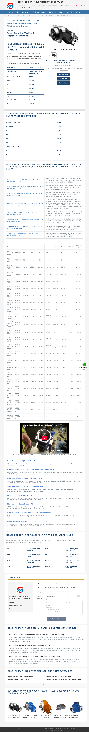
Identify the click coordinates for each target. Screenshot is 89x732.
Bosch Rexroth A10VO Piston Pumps (56, 12)
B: (7, 104)
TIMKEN (10, 560)
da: (8, 88)
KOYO (47, 560)
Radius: (9, 92)
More (45, 685)
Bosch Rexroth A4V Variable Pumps (74, 12)
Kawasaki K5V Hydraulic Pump (45, 18)
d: (7, 154)
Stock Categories (23, 12)
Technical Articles (39, 12)
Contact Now (63, 74)
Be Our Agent (63, 83)
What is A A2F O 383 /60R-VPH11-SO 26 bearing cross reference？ (63, 69)
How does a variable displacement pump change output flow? (35, 657)
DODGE (47, 566)
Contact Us (14, 729)
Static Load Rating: (13, 100)
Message (40, 602)
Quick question (39, 597)
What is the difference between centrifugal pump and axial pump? (37, 635)
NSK (8, 549)
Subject (40, 592)
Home (11, 12)
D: (7, 85)
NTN (8, 555)
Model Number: (12, 71)
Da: (8, 96)
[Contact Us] (84, 366)
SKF (46, 549)
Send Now (56, 619)
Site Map (20, 729)
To (38, 588)
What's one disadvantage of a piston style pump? (30, 646)
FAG (46, 555)
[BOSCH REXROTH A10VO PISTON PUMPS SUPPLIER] (10, 5)
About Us (7, 729)
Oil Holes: (10, 81)
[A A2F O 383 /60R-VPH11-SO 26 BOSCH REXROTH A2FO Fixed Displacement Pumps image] (63, 35)
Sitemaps (26, 729)
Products (10, 16)
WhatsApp (63, 79)
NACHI (9, 566)
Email (39, 584)
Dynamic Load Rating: (14, 77)
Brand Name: (11, 67)
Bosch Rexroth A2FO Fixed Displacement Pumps (27, 16)
